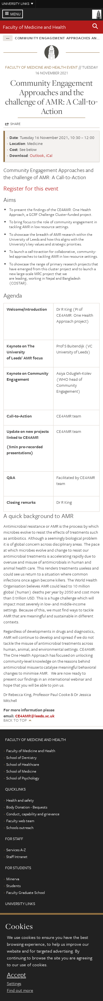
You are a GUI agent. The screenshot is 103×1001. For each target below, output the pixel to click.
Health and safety (20, 800)
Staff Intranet (16, 856)
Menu (15, 14)
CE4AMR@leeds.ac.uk (34, 716)
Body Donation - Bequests (26, 807)
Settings (14, 983)
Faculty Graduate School (25, 892)
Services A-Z (16, 850)
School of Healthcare (22, 764)
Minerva (12, 879)
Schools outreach (19, 827)
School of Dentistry (21, 757)
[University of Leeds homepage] (96, 13)
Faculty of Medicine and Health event (41, 67)
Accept (16, 974)
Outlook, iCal (41, 155)
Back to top (15, 720)
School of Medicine (21, 771)
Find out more (20, 990)
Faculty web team (20, 821)
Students (13, 886)
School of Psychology (22, 778)
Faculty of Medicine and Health (34, 26)
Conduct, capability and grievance (33, 814)
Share (15, 123)
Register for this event (30, 188)
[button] (95, 27)
